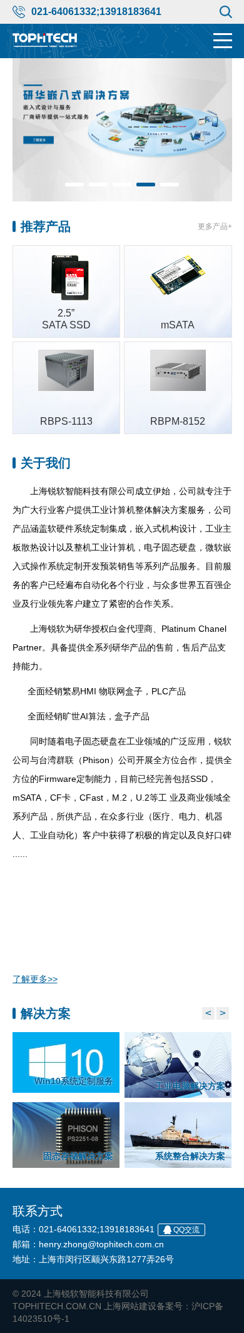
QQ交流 (186, 1229)
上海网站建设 (130, 1306)
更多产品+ (215, 226)
